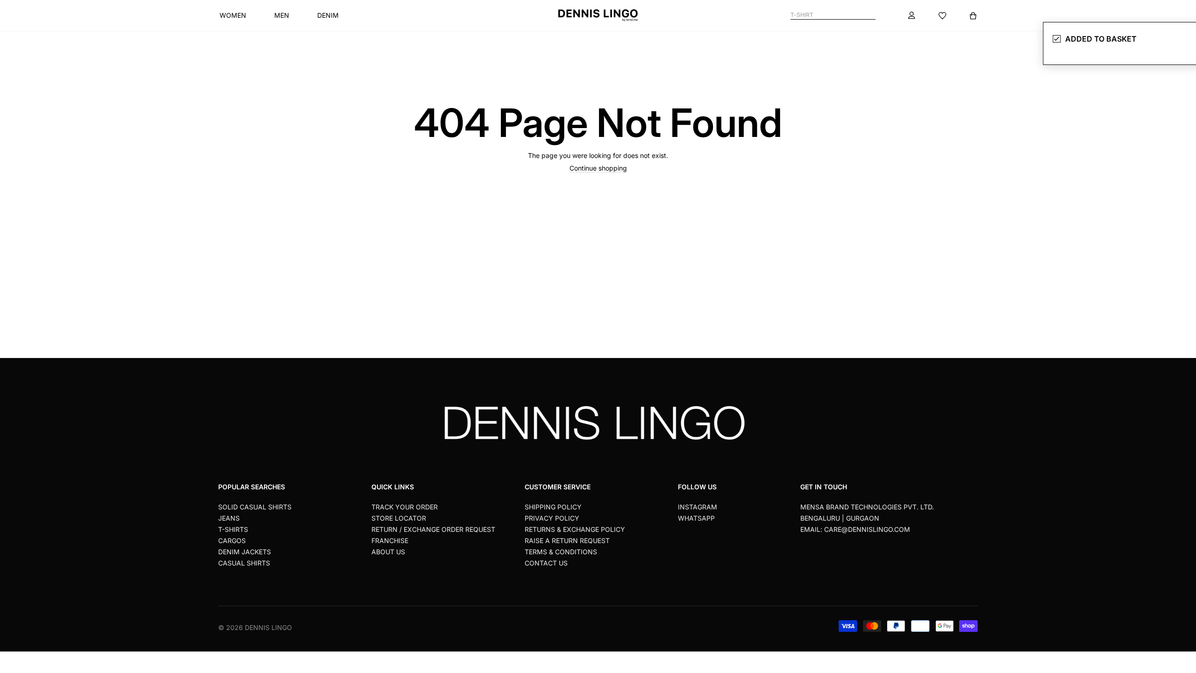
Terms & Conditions (561, 552)
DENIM (328, 15)
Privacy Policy (552, 518)
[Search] (872, 15)
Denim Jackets (244, 552)
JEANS (229, 518)
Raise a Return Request (567, 540)
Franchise (389, 540)
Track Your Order (404, 507)
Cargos (232, 540)
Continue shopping (598, 168)
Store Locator (398, 518)
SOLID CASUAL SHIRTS (255, 507)
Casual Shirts (244, 563)
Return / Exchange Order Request (433, 529)
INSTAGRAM (697, 507)
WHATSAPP (696, 518)
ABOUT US (388, 552)
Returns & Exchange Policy (575, 529)
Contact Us (546, 563)
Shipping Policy (553, 507)
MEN (281, 15)
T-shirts (233, 529)
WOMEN (233, 15)
